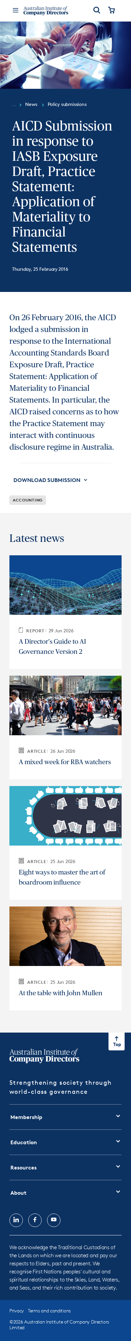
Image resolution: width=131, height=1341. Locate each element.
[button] (50, 480)
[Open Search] (96, 10)
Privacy (16, 1310)
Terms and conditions (49, 1310)
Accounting (28, 499)
